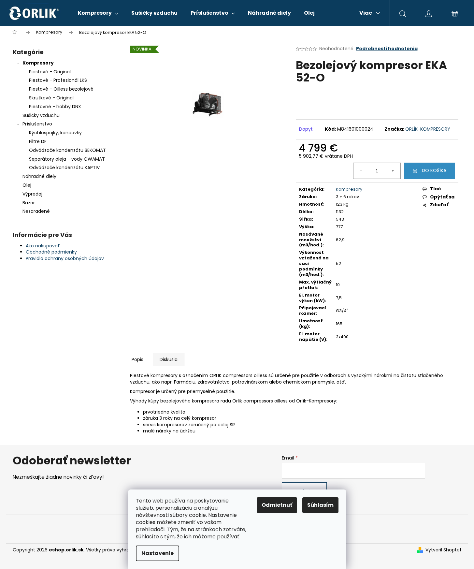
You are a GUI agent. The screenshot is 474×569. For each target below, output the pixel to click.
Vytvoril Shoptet (443, 550)
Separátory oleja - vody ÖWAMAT (67, 159)
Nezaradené (36, 211)
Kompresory (38, 63)
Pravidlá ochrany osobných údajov (65, 258)
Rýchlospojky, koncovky (55, 132)
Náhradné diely (39, 176)
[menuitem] (98, 13)
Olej (26, 185)
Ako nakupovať (43, 245)
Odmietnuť (277, 505)
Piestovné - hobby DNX (55, 106)
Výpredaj (32, 194)
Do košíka (434, 170)
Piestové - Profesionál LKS (58, 80)
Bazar (28, 202)
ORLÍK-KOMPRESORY (427, 129)
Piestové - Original (50, 71)
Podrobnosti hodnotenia (387, 49)
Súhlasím (320, 505)
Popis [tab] (137, 359)
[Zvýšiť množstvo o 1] (392, 171)
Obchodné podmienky (51, 252)
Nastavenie (157, 553)
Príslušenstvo (37, 124)
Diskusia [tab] (169, 359)
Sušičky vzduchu (41, 115)
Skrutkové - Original (51, 98)
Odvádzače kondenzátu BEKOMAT (67, 150)
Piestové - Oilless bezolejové (61, 89)
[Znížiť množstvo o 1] (361, 171)
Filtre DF (38, 141)
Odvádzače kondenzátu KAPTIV (64, 167)
